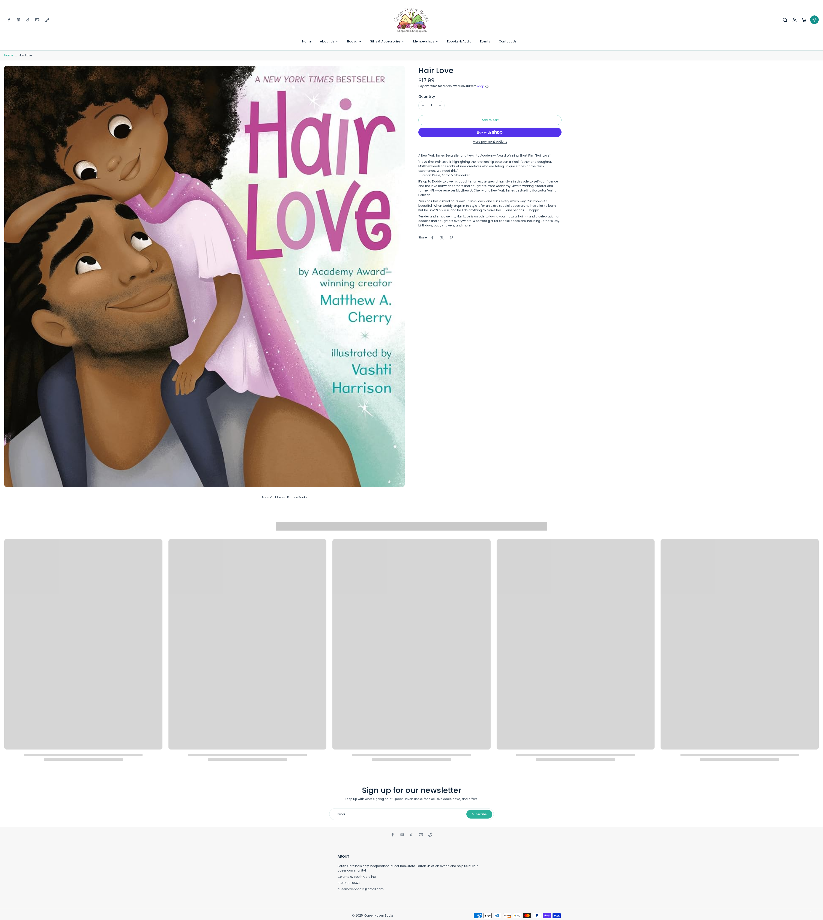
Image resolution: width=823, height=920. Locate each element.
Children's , (278, 497)
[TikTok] (28, 19)
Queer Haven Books (378, 915)
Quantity (426, 96)
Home (8, 55)
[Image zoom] (204, 276)
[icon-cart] (803, 19)
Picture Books (297, 497)
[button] (490, 120)
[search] (785, 19)
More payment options (490, 142)
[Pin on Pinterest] (451, 237)
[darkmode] (814, 19)
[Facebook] (9, 19)
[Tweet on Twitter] (442, 237)
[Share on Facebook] (432, 237)
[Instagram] (18, 19)
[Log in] (794, 19)
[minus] (423, 105)
